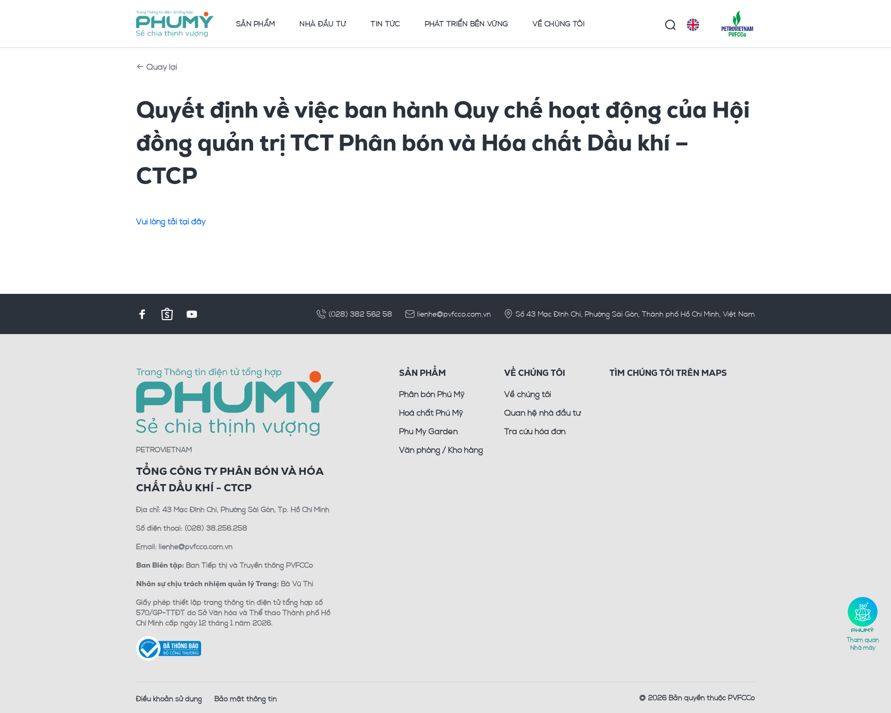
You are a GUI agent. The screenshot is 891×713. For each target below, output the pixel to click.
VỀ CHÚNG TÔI (559, 23)
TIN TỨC (385, 23)
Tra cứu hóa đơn (535, 431)
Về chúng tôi (527, 394)
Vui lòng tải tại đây (171, 221)
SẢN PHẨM (255, 23)
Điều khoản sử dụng (169, 698)
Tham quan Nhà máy (863, 643)
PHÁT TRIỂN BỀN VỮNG (466, 23)
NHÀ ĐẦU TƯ (323, 23)
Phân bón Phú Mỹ (432, 394)
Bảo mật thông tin (245, 698)
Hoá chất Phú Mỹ (431, 412)
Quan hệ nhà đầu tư (542, 412)
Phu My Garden (428, 431)
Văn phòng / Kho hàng (441, 449)
